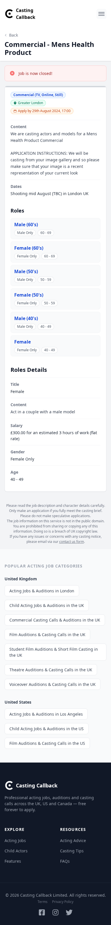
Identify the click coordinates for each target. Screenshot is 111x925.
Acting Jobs (15, 840)
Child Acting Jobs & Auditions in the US (46, 728)
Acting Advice (73, 840)
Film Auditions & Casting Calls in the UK (47, 634)
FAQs (65, 861)
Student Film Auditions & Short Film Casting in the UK (53, 652)
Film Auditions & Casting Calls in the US (47, 743)
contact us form (71, 541)
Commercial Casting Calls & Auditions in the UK (54, 620)
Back (13, 35)
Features (13, 861)
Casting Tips (72, 850)
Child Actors (16, 850)
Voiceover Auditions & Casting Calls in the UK (52, 684)
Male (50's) (26, 271)
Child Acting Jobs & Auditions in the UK (46, 605)
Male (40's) (26, 318)
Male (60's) (26, 224)
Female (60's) (28, 248)
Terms (43, 901)
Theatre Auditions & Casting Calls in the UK (50, 669)
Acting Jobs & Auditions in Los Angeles (46, 714)
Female (22, 342)
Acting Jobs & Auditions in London (41, 590)
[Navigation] (101, 14)
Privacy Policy (62, 901)
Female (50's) (28, 295)
